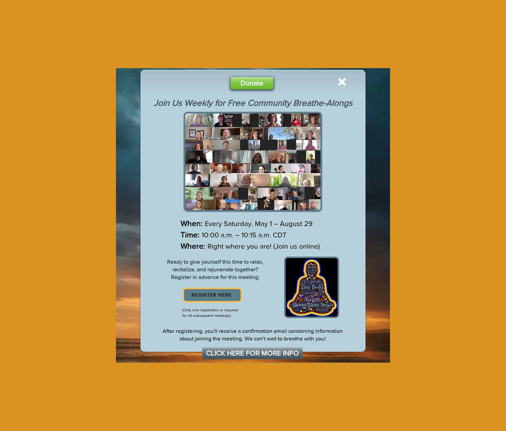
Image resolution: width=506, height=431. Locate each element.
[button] (342, 82)
